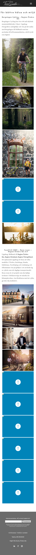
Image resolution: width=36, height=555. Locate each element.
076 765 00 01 (20, 537)
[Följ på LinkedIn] (14, 546)
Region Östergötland (25, 257)
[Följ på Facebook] (18, 546)
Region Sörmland (11, 257)
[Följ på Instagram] (21, 546)
